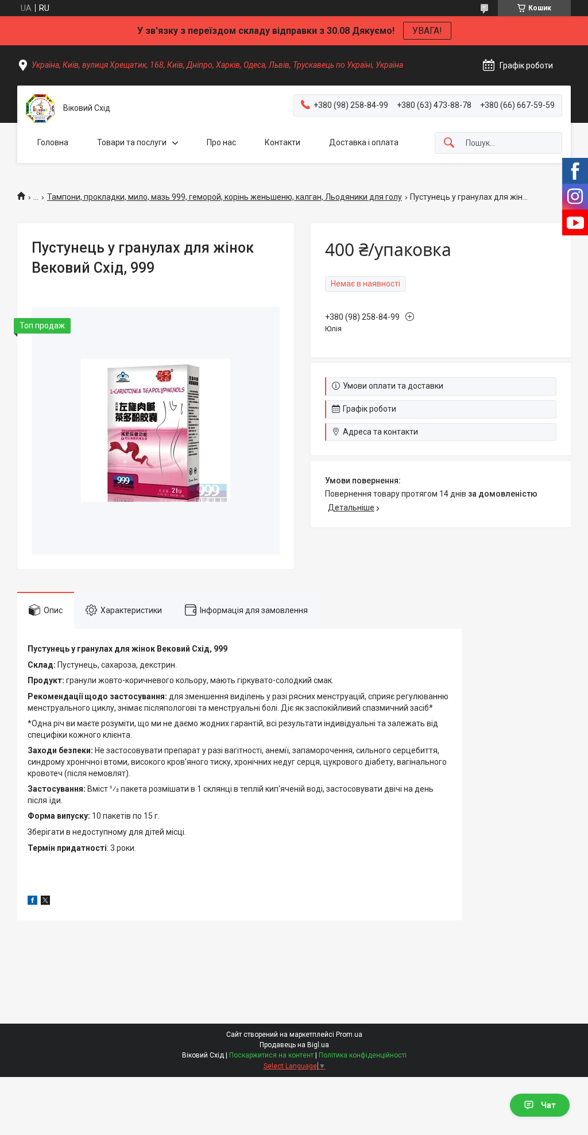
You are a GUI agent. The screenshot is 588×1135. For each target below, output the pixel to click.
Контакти (282, 142)
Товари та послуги (132, 142)
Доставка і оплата (364, 142)
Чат (548, 1105)
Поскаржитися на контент (271, 1055)
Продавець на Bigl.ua (294, 1045)
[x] (45, 902)
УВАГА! (427, 30)
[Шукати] (449, 143)
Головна (52, 142)
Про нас (221, 142)
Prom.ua (349, 1035)
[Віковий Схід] (40, 108)
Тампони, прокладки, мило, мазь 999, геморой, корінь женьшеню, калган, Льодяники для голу (224, 197)
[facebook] (32, 902)
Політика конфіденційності (363, 1055)
